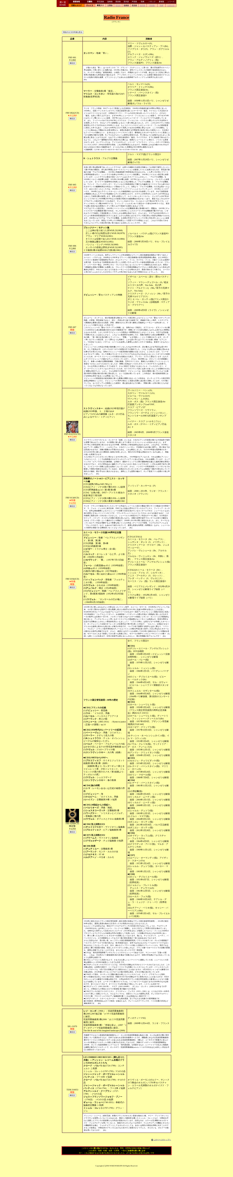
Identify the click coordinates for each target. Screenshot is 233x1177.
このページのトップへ (162, 1140)
